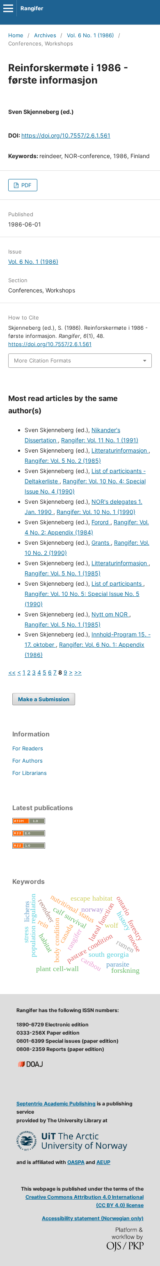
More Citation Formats (42, 360)
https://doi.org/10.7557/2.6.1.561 (65, 135)
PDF (26, 185)
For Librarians (29, 773)
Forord (100, 522)
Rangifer (32, 8)
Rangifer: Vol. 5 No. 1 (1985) (63, 573)
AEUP (103, 1162)
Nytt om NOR (110, 614)
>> (78, 672)
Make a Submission (43, 699)
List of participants (117, 583)
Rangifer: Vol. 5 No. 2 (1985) (63, 460)
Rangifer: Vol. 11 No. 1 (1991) (99, 440)
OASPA (76, 1162)
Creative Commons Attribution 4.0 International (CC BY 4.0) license (84, 1201)
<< (12, 672)
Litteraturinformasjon (120, 450)
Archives (45, 35)
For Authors (27, 760)
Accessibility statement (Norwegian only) (93, 1218)
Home (15, 35)
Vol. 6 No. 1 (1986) (90, 35)
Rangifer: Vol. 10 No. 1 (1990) (96, 511)
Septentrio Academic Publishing (56, 1104)
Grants (101, 542)
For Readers (27, 748)
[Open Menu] (8, 8)
